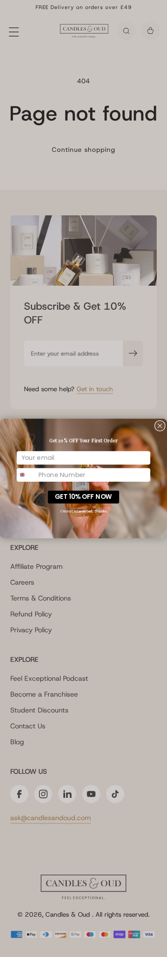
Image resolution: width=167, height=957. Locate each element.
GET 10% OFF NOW (83, 496)
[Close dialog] (160, 426)
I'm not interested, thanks (83, 511)
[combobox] (26, 474)
